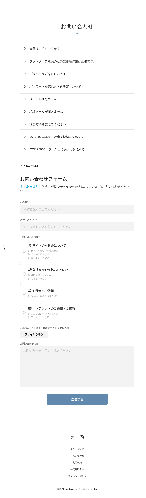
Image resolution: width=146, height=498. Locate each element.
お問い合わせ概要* (30, 237)
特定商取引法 (77, 469)
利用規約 (77, 462)
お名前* (24, 202)
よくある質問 (29, 186)
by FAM (94, 489)
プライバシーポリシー (77, 476)
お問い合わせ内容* (30, 343)
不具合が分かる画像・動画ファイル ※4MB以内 (44, 328)
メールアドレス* (28, 219)
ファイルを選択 (34, 334)
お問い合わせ (77, 455)
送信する (77, 399)
